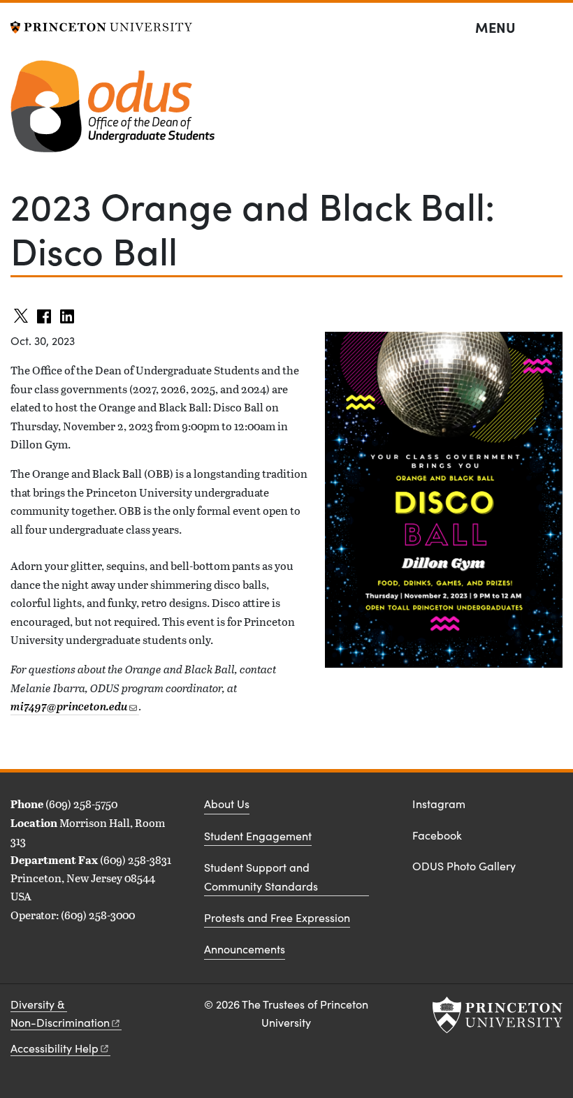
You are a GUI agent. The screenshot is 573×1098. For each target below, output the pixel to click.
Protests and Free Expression (277, 917)
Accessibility (54, 1048)
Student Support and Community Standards (261, 876)
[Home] (112, 111)
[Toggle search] (553, 28)
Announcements (244, 949)
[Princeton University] (101, 25)
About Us (226, 803)
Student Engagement (258, 835)
